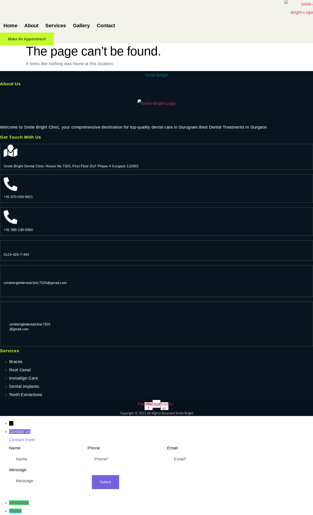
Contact (106, 25)
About (31, 25)
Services (55, 25)
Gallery (81, 25)
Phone (15, 511)
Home (10, 25)
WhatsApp (19, 502)
